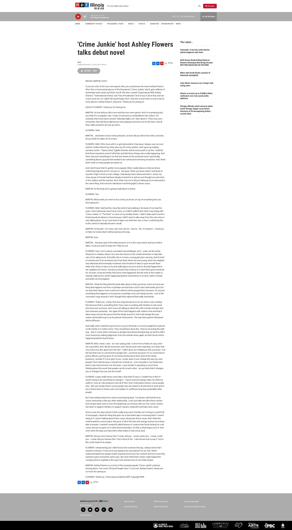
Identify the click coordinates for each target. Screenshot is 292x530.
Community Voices (93, 24)
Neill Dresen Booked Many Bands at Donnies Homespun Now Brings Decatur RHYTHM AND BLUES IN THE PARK (196, 62)
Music (131, 24)
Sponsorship (167, 24)
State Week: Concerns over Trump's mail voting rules (196, 84)
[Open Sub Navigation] (82, 24)
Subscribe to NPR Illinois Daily (194, 507)
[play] (78, 16)
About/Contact (129, 501)
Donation (154, 24)
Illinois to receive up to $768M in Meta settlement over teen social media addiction (196, 96)
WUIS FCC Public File (161, 501)
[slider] (88, 16)
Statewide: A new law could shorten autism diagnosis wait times (195, 51)
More (178, 24)
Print (170, 63)
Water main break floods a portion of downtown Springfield (195, 74)
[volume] (85, 16)
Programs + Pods (115, 24)
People (142, 24)
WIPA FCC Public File (161, 507)
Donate (210, 6)
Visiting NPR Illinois (130, 507)
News (77, 24)
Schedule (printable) (191, 501)
